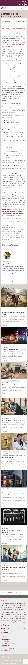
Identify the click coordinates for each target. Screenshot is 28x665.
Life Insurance (10, 416)
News (20, 525)
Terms (20, 660)
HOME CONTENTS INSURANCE (10, 245)
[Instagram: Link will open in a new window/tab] (25, 4)
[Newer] (24, 282)
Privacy (2, 663)
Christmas (9, 346)
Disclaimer (13, 663)
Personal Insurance (18, 417)
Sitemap (8, 663)
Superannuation (10, 308)
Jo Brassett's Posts (6, 307)
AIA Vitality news (5, 563)
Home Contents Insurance (17, 345)
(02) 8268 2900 (23, 1)
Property (4, 488)
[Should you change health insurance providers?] (14, 563)
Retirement (17, 308)
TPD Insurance (10, 417)
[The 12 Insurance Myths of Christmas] (14, 344)
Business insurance (6, 451)
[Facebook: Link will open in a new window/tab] (19, 4)
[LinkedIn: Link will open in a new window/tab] (22, 4)
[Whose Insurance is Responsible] (14, 379)
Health (8, 564)
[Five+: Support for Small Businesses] (14, 415)
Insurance (13, 307)
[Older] (3, 282)
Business (4, 416)
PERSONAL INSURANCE (10, 244)
